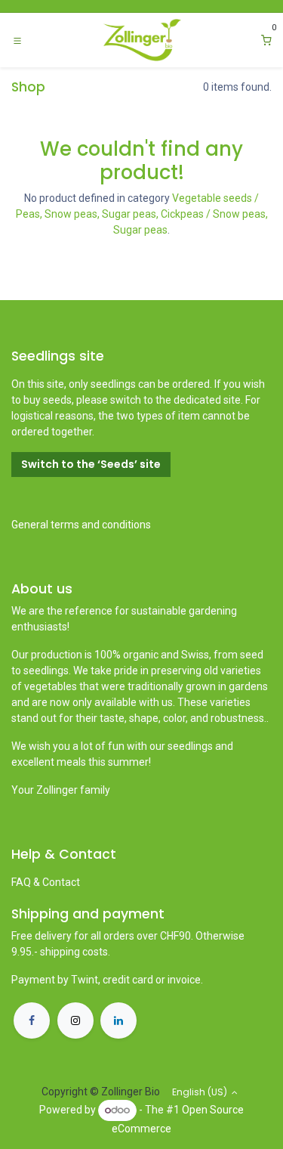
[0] (266, 40)
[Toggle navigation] (17, 40)
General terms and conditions (81, 525)
